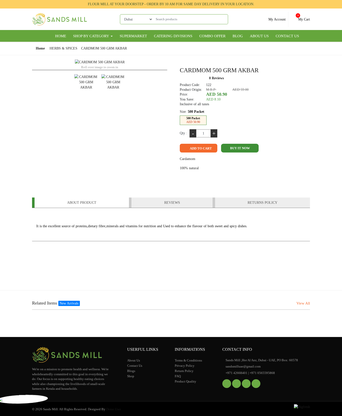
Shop (130, 376)
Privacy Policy (185, 366)
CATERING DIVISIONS (173, 36)
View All (303, 303)
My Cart (303, 17)
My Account (276, 19)
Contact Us (287, 36)
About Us (259, 36)
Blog (238, 36)
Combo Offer (212, 36)
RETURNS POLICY (262, 202)
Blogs (131, 371)
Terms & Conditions (188, 360)
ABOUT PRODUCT (81, 202)
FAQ (178, 376)
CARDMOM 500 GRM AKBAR (104, 48)
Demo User (113, 409)
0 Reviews (216, 78)
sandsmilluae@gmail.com (243, 366)
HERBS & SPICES (63, 48)
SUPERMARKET (133, 36)
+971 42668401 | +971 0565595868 (250, 373)
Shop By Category (91, 36)
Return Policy (184, 371)
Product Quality (185, 381)
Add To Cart (200, 148)
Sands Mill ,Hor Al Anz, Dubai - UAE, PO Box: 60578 (261, 360)
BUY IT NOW (240, 148)
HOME (60, 36)
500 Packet (193, 120)
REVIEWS (172, 202)
